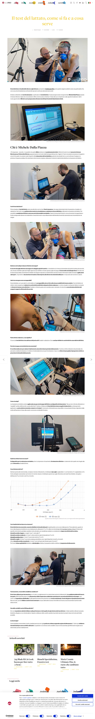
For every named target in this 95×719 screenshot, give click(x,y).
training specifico (49, 89)
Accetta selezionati (83, 700)
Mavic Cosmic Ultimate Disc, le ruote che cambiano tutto (70, 663)
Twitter (74, 3)
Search (86, 3)
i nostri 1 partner (27, 697)
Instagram (71, 3)
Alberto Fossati (37, 30)
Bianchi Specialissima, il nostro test (47, 660)
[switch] (42, 716)
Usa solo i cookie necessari (83, 704)
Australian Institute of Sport (69, 529)
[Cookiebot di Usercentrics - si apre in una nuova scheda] (9, 716)
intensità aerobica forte (16, 537)
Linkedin (83, 3)
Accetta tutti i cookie (82, 696)
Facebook (77, 3)
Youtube (80, 3)
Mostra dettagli (78, 716)
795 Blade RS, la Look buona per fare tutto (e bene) (24, 662)
